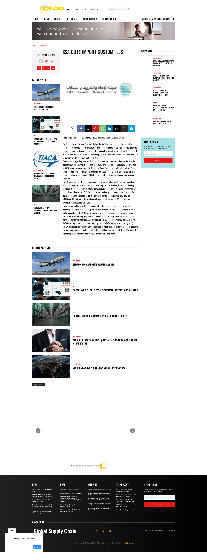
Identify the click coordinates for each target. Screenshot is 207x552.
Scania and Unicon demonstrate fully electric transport (126, 495)
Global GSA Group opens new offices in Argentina (99, 367)
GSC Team (49, 61)
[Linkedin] (109, 128)
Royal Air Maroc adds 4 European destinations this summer (163, 77)
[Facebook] (39, 68)
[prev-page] (142, 132)
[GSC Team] (42, 61)
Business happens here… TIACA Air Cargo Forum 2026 (44, 176)
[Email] (117, 128)
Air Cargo (38, 104)
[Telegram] (131, 128)
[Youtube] (53, 68)
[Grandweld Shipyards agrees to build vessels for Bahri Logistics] (146, 106)
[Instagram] (44, 68)
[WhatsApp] (102, 128)
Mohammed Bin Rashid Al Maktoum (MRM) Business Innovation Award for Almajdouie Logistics (71, 499)
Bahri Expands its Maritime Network (99, 490)
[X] (48, 68)
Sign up (158, 160)
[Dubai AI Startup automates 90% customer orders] (46, 193)
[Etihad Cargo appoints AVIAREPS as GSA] (46, 92)
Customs (43, 45)
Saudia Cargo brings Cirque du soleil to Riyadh (70, 505)
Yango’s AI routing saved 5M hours (127, 510)
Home (34, 45)
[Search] (128, 9)
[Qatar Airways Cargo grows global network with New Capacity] (146, 61)
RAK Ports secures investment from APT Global (126, 505)
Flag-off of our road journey (69, 490)
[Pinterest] (95, 128)
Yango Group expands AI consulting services (124, 490)
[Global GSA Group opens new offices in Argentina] (51, 366)
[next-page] (146, 132)
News (155, 102)
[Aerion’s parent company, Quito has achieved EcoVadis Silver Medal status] (51, 340)
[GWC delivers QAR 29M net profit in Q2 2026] (146, 121)
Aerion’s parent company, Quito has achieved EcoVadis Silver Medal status (105, 342)
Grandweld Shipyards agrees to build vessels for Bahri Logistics (163, 107)
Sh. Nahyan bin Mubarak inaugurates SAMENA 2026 (125, 500)
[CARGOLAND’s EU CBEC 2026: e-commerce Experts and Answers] (46, 124)
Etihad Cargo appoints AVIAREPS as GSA (44, 108)
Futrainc (130, 543)
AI (35, 136)
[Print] (124, 128)
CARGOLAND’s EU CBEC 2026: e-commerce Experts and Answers (45, 141)
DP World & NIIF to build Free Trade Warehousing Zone (71, 510)
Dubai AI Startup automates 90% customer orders (45, 210)
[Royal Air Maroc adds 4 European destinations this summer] (146, 76)
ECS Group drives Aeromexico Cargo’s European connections (161, 92)
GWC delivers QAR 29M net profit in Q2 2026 (162, 122)
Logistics (157, 118)
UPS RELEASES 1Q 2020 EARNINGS (71, 493)
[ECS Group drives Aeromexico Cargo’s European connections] (146, 91)
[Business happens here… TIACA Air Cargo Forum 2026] (46, 159)
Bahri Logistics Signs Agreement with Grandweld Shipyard (99, 504)
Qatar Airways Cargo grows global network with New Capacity (163, 63)
